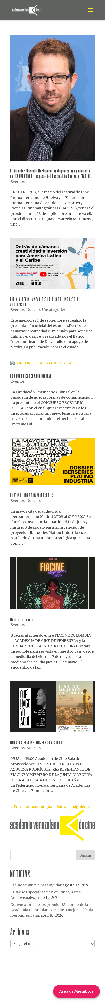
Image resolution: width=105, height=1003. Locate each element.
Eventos (17, 181)
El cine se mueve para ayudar (36, 885)
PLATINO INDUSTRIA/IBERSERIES (32, 495)
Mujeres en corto (22, 619)
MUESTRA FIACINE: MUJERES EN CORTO (36, 742)
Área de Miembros (76, 991)
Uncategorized (55, 309)
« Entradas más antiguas (32, 806)
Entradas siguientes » (75, 806)
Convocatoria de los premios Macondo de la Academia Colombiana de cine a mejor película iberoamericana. (51, 910)
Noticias (33, 309)
